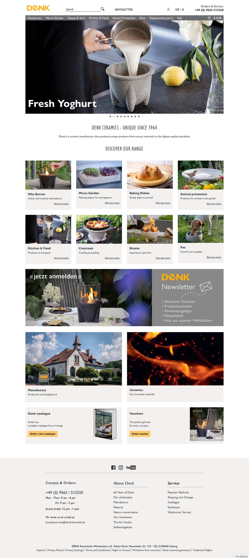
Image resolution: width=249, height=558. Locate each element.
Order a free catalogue (42, 433)
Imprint (41, 550)
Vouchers (136, 413)
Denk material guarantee (176, 550)
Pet (182, 247)
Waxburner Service (179, 512)
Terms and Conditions (98, 550)
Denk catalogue (39, 413)
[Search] (103, 9)
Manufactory (37, 390)
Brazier (135, 248)
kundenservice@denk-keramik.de (65, 522)
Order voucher (140, 433)
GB (179, 9)
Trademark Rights (202, 550)
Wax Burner (36, 194)
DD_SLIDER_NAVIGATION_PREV (27, 67)
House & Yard (76, 18)
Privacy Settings (74, 550)
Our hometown (122, 517)
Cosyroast (86, 248)
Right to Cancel (121, 550)
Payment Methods (178, 492)
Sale (179, 18)
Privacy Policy (55, 550)
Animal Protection (123, 18)
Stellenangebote (122, 527)
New (142, 18)
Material (118, 507)
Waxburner (34, 18)
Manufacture (120, 502)
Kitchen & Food (98, 18)
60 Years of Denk (123, 492)
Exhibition (174, 507)
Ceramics (136, 390)
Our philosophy (122, 497)
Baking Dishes (140, 193)
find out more (61, 203)
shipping (244, 556)
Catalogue (173, 502)
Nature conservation (125, 512)
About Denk (123, 483)
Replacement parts (161, 18)
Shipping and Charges (180, 497)
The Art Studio (122, 522)
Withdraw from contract (146, 550)
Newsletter (124, 9)
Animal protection (193, 194)
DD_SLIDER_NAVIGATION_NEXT (222, 67)
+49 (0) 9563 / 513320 (64, 492)
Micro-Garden (55, 18)
